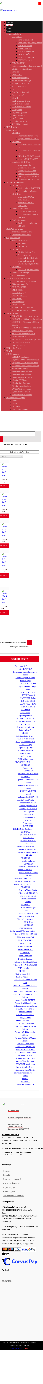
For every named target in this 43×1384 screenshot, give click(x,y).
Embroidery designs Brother (28, 900)
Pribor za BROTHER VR (28, 893)
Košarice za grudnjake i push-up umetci (25, 673)
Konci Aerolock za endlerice (25, 1052)
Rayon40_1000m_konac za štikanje (25, 1027)
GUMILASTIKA (25, 669)
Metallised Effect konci (25, 1044)
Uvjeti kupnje (9, 1187)
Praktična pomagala (25, 750)
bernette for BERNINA (25, 846)
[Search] (1, 439)
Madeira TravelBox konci (25, 1061)
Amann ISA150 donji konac (25, 1003)
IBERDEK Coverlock (22, 878)
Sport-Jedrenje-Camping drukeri (28, 687)
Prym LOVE (25, 713)
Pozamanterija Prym (22, 666)
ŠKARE (25, 733)
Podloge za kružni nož (25, 718)
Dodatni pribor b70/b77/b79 (28, 812)
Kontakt (6, 1175)
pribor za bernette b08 (28, 803)
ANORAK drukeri (28, 692)
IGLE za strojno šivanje (25, 736)
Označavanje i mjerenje (25, 727)
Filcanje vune (25, 753)
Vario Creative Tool (28, 683)
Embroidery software (25, 919)
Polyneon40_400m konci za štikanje (25, 1033)
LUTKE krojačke (22, 968)
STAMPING (25, 953)
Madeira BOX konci (25, 1055)
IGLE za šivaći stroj (22, 974)
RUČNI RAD (25, 756)
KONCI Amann (22, 977)
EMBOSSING (25, 943)
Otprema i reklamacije (12, 1179)
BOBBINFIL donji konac (25, 1064)
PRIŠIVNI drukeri (28, 707)
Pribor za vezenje (25, 928)
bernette (25, 1079)
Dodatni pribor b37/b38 (28, 809)
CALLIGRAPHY (25, 946)
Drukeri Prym (25, 681)
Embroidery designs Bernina (28, 908)
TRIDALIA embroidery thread (25, 1006)
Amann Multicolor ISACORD (25, 991)
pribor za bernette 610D (28, 849)
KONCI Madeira (22, 1020)
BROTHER (25, 765)
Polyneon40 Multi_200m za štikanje (25, 1039)
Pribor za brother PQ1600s (28, 774)
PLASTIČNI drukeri (28, 698)
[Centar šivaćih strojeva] (8, 10)
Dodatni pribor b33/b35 (28, 806)
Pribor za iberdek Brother (28, 867)
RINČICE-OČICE (28, 701)
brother (25, 1076)
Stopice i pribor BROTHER (28, 769)
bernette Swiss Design (25, 800)
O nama (6, 1171)
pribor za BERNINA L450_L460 (28, 842)
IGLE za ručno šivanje (25, 739)
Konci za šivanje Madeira (25, 1050)
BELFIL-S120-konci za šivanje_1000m (25, 1016)
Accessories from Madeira (25, 1070)
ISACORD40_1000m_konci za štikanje (25, 987)
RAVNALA (25, 724)
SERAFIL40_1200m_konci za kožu (25, 981)
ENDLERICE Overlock (22, 829)
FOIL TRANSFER (25, 940)
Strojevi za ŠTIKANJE (22, 884)
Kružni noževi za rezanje (25, 721)
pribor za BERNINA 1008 (28, 797)
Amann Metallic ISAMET (25, 1000)
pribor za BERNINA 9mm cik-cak (28, 786)
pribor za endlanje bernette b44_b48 (28, 853)
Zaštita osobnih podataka (13, 1195)
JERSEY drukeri (28, 695)
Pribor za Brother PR (28, 896)
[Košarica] (1, 414)
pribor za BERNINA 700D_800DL (28, 836)
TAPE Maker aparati (25, 759)
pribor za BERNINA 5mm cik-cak (28, 780)
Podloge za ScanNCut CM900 (25, 962)
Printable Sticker (25, 956)
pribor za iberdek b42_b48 (25, 881)
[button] (19, 1112)
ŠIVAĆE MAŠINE (22, 762)
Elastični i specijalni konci (25, 678)
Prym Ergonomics (25, 715)
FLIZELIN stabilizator (25, 1023)
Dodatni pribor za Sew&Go (28, 818)
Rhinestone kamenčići (25, 937)
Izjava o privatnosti (11, 1183)
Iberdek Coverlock (25, 870)
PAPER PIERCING (25, 950)
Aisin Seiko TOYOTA (25, 1084)
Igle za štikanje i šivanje (25, 1067)
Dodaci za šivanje (25, 745)
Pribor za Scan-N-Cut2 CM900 (25, 965)
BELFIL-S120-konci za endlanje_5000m (25, 1010)
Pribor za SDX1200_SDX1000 (25, 934)
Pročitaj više (3, 576)
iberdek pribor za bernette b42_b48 (28, 874)
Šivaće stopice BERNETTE (28, 824)
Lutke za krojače (25, 730)
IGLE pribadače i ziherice (25, 742)
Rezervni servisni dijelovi (22, 1073)
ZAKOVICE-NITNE (28, 704)
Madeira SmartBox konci (25, 1058)
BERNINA (25, 777)
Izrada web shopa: (16, 1348)
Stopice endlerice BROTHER (28, 862)
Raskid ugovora (9, 1191)
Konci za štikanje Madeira (25, 1047)
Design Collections (25, 959)
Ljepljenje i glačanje (25, 747)
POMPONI (25, 710)
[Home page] (1, 444)
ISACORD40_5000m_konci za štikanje (25, 995)
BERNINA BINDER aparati (28, 792)
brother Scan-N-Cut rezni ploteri (22, 931)
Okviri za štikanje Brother (28, 890)
